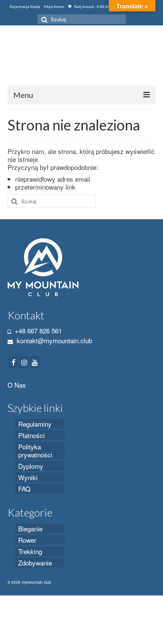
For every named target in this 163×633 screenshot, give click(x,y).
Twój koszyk (90, 6)
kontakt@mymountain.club (53, 340)
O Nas (17, 385)
